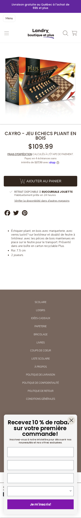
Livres (41, 342)
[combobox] (39, 491)
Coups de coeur (40, 350)
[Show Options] (70, 491)
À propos (40, 367)
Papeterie (40, 326)
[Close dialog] (71, 420)
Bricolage (40, 334)
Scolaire (40, 302)
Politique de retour (40, 391)
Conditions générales (40, 399)
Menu (9, 18)
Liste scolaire (40, 358)
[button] (6, 33)
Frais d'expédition (20, 154)
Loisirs (40, 310)
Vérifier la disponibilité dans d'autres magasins (42, 201)
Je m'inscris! (40, 504)
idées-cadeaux (40, 318)
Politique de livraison (40, 375)
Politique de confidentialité (40, 383)
